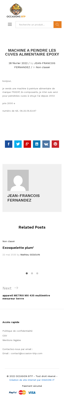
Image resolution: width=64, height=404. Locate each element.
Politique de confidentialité (17, 331)
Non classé (43, 67)
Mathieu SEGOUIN (30, 254)
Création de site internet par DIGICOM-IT (32, 380)
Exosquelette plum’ (18, 248)
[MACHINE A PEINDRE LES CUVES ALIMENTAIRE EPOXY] (8, 144)
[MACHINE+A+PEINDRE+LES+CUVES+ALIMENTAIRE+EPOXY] (18, 144)
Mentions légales (11, 340)
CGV (4, 335)
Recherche (57, 24)
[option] (32, 247)
